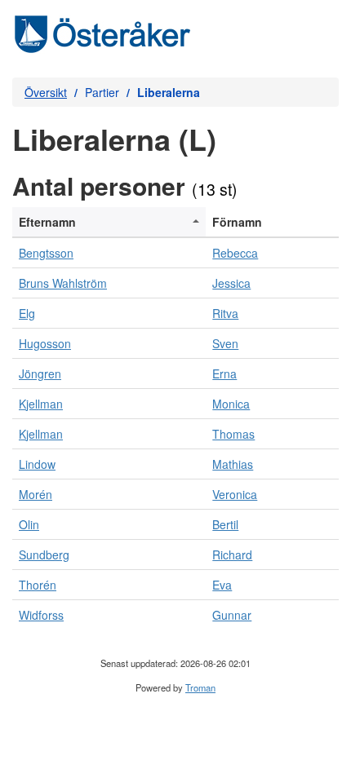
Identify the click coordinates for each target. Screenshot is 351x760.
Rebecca (235, 253)
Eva (222, 585)
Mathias (232, 464)
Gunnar (231, 615)
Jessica (231, 283)
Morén (35, 494)
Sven (225, 343)
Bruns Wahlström (63, 283)
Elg (27, 313)
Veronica (234, 494)
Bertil (225, 524)
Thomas (233, 434)
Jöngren (40, 373)
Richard (232, 554)
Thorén (37, 585)
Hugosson (45, 343)
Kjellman (41, 403)
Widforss (41, 615)
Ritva (225, 313)
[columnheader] (109, 222)
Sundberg (44, 554)
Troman (200, 687)
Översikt (45, 92)
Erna (224, 373)
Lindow (37, 464)
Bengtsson (46, 253)
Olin (29, 524)
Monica (231, 403)
